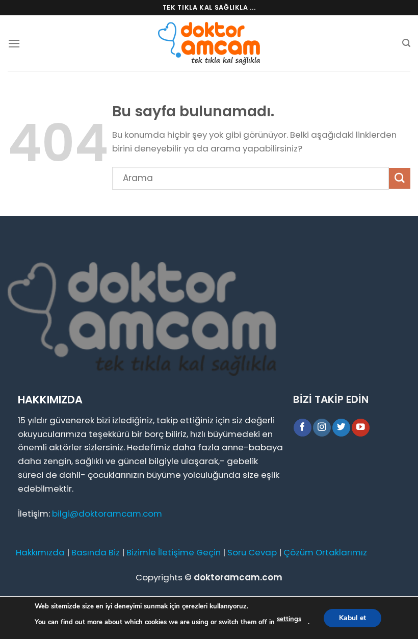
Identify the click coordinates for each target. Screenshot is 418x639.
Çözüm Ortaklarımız (325, 552)
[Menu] (14, 44)
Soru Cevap (252, 552)
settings (289, 619)
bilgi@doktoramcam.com (107, 513)
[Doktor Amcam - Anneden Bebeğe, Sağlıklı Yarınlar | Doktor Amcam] (209, 43)
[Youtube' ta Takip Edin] (361, 428)
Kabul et (352, 617)
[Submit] (399, 178)
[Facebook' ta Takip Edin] (302, 428)
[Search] (406, 43)
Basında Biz (95, 552)
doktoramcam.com (238, 577)
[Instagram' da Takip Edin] (322, 428)
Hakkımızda (40, 552)
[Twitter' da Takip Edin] (341, 428)
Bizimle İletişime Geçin (173, 552)
